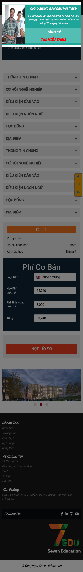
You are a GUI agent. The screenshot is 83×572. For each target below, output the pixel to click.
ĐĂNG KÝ (53, 32)
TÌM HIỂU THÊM (53, 40)
